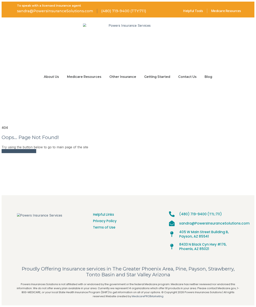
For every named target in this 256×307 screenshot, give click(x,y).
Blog (208, 77)
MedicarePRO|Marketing (147, 296)
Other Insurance (122, 77)
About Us (51, 77)
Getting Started (157, 77)
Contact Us (187, 77)
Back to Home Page (20, 151)
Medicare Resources (84, 77)
